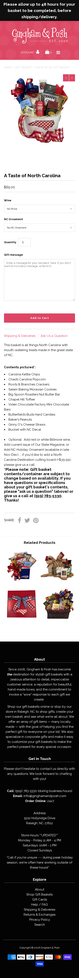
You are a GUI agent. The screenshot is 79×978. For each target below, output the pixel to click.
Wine (7, 200)
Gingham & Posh (50, 947)
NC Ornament (13, 219)
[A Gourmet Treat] (57, 619)
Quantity (10, 242)
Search (39, 925)
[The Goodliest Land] (57, 582)
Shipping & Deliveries (20, 336)
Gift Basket (23, 67)
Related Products (39, 542)
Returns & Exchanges (39, 914)
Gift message (13, 254)
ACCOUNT (28, 52)
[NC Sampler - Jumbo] (22, 619)
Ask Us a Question (54, 336)
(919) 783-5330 (47, 496)
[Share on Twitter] (27, 520)
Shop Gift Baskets (39, 894)
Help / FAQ (39, 904)
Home (8, 67)
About (39, 889)
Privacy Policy (39, 920)
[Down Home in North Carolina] (22, 582)
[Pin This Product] (36, 520)
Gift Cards (39, 899)
